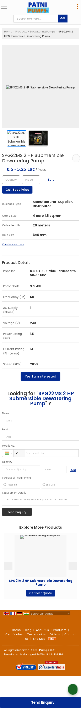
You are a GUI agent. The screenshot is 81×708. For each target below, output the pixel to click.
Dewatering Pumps (42, 31)
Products (21, 31)
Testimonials (36, 634)
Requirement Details (14, 492)
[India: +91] (8, 453)
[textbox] (37, 18)
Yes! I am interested (40, 376)
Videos (55, 634)
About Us (42, 630)
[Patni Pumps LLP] (38, 8)
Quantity (7, 462)
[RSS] (52, 639)
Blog (28, 630)
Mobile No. (8, 445)
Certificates (14, 634)
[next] (73, 566)
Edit (50, 180)
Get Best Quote (28, 593)
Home (8, 31)
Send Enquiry (42, 702)
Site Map (39, 639)
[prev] (8, 566)
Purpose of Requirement (16, 477)
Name (5, 413)
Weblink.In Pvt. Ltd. (52, 654)
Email (5, 429)
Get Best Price (17, 190)
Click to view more (13, 244)
